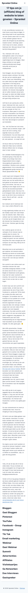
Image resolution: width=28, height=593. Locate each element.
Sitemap (22, 588)
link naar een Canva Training (11, 369)
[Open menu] (24, 3)
